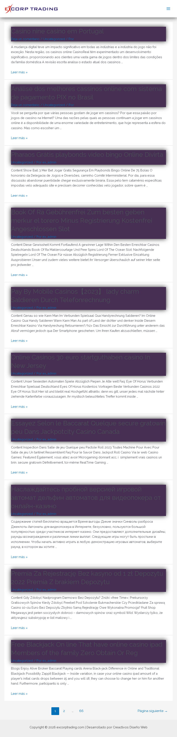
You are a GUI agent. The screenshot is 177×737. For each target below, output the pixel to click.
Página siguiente (152, 711)
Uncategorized (54, 39)
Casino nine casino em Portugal (57, 31)
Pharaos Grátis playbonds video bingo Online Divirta (87, 154)
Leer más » (19, 72)
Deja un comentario (25, 39)
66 (81, 711)
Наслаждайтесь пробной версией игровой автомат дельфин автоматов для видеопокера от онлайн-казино (86, 497)
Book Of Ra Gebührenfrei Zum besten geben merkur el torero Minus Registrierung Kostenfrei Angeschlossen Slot (81, 220)
